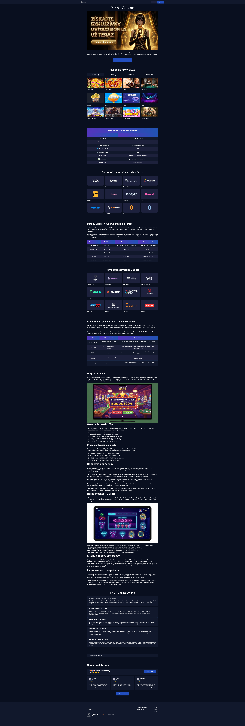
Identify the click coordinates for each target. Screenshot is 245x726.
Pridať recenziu (150, 671)
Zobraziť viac (122, 693)
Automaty (148, 74)
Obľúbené (94, 74)
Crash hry (130, 74)
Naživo (112, 74)
